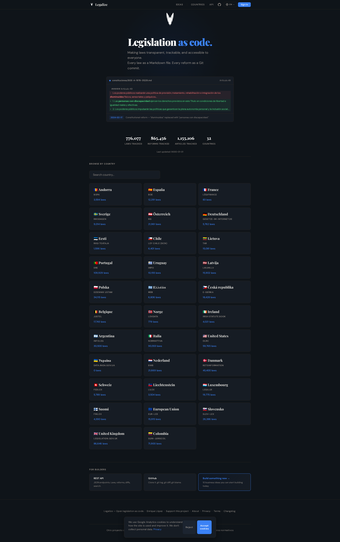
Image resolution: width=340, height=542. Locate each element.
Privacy (206, 511)
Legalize (101, 4)
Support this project (177, 511)
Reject (189, 527)
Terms (217, 511)
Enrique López (155, 511)
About (195, 511)
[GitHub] (219, 5)
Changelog (230, 511)
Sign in (244, 4)
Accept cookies (204, 527)
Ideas (179, 4)
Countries (198, 4)
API (211, 4)
